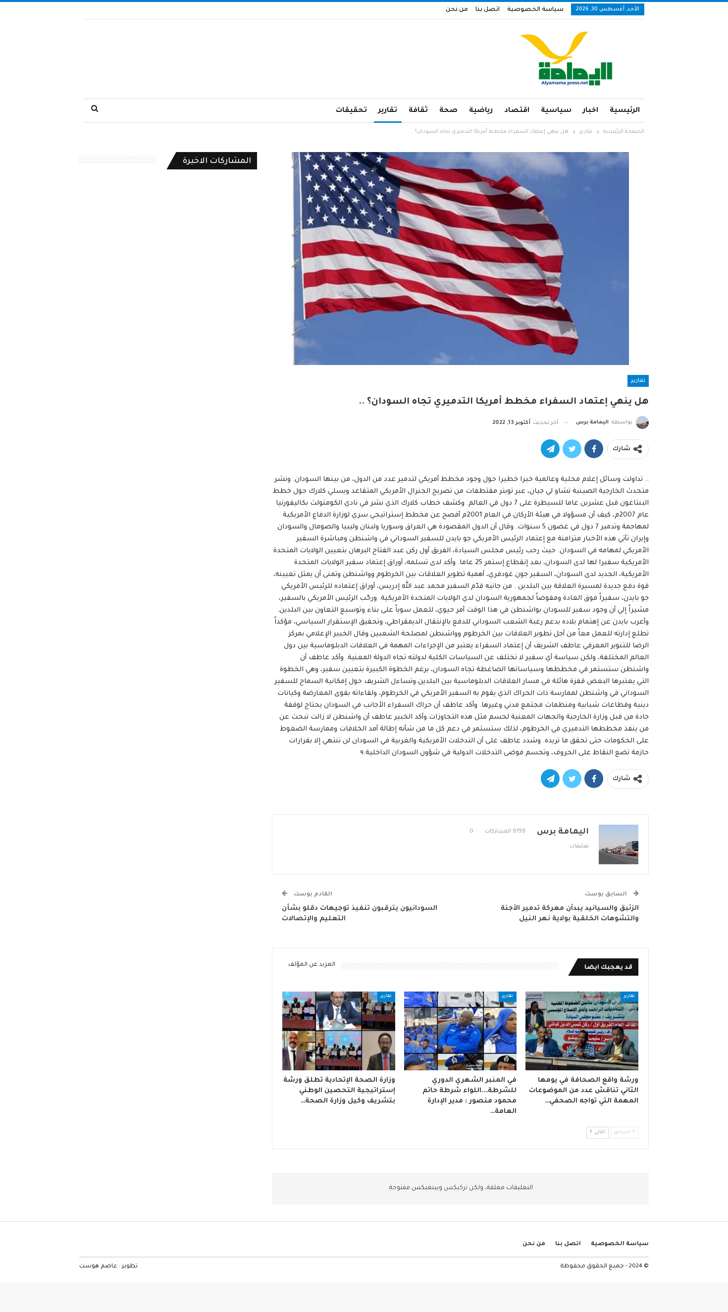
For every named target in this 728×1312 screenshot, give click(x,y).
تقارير (387, 111)
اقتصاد (516, 111)
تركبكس (455, 1188)
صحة (448, 111)
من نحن (457, 9)
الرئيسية (625, 111)
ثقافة (418, 111)
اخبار (590, 111)
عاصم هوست (98, 1266)
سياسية (556, 111)
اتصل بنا (487, 9)
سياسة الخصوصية (535, 9)
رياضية (481, 111)
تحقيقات (351, 111)
